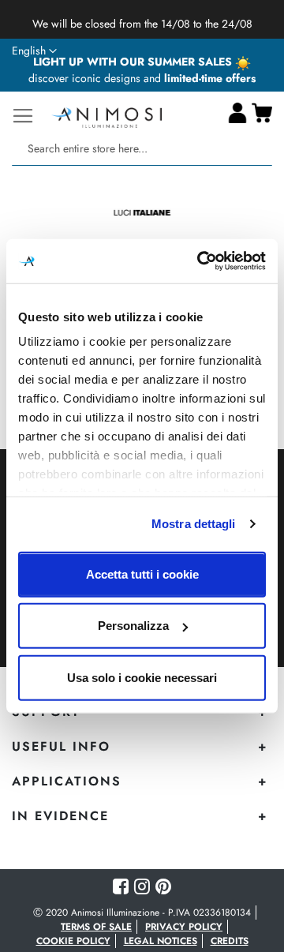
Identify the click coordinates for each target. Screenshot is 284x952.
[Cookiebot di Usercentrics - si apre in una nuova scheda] (200, 261)
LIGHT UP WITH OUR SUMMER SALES (134, 61)
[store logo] (106, 115)
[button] (34, 51)
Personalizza (133, 625)
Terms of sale (96, 927)
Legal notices (160, 941)
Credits (229, 941)
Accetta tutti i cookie (142, 573)
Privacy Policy (183, 927)
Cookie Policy (73, 941)
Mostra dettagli (193, 523)
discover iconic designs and (142, 78)
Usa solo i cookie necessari (142, 677)
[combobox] (142, 149)
